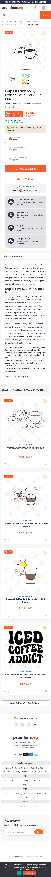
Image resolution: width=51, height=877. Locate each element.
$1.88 (22, 457)
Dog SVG (9, 768)
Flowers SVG (8, 772)
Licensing (25, 797)
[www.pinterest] (35, 724)
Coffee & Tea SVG (12, 24)
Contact (43, 781)
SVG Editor (32, 806)
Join (39, 832)
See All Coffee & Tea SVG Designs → (25, 703)
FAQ (4, 781)
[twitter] (22, 724)
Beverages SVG (31, 22)
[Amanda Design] (5, 464)
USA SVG (39, 768)
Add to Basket (27, 168)
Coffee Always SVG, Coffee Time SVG (25, 448)
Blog (24, 784)
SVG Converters (19, 806)
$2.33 (22, 608)
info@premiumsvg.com (27, 718)
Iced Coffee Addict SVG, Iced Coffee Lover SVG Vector (25, 676)
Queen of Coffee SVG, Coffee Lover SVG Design (25, 600)
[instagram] (28, 724)
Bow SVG (33, 772)
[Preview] (10, 464)
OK (19, 873)
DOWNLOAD (27, 179)
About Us (33, 781)
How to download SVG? (18, 781)
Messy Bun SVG (21, 772)
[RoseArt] (5, 691)
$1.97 (22, 683)
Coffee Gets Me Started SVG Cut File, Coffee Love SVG (26, 525)
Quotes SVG (29, 768)
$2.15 (22, 532)
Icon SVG (43, 772)
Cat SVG (18, 768)
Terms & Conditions (38, 793)
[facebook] (16, 724)
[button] (44, 7)
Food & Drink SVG (14, 22)
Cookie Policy (8, 793)
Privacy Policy (21, 793)
